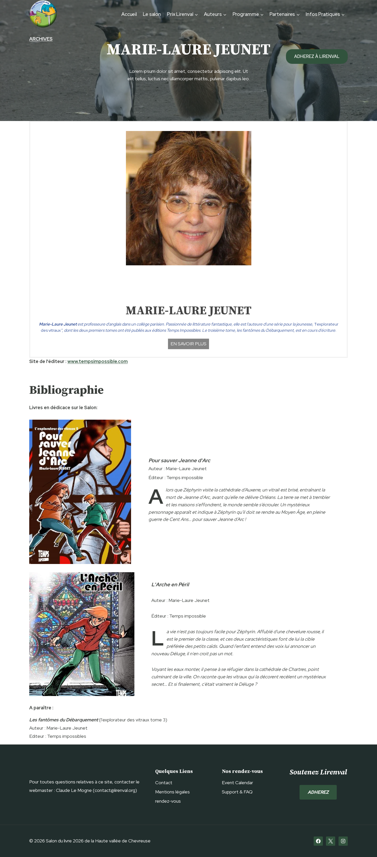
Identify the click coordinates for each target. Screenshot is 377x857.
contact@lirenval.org (115, 790)
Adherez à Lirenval (317, 56)
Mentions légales (172, 792)
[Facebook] (318, 841)
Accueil (129, 14)
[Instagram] (343, 841)
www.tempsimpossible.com (97, 361)
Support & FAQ (237, 792)
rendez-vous (168, 801)
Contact (163, 782)
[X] (330, 841)
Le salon (152, 14)
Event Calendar (237, 782)
